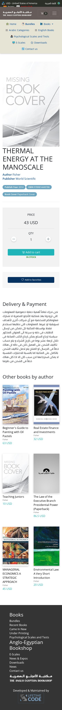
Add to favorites (32, 279)
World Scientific (26, 179)
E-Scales (20, 42)
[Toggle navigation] (54, 13)
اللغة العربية (50, 3)
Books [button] (47, 24)
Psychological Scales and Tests (31, 36)
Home (12, 24)
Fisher (16, 174)
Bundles (14, 621)
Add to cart (32, 252)
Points (10, 6)
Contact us (31, 49)
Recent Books (18, 625)
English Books (46, 30)
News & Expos (18, 658)
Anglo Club (26, 6)
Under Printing (19, 633)
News (13, 667)
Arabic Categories (18, 30)
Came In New (17, 629)
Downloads (40, 42)
